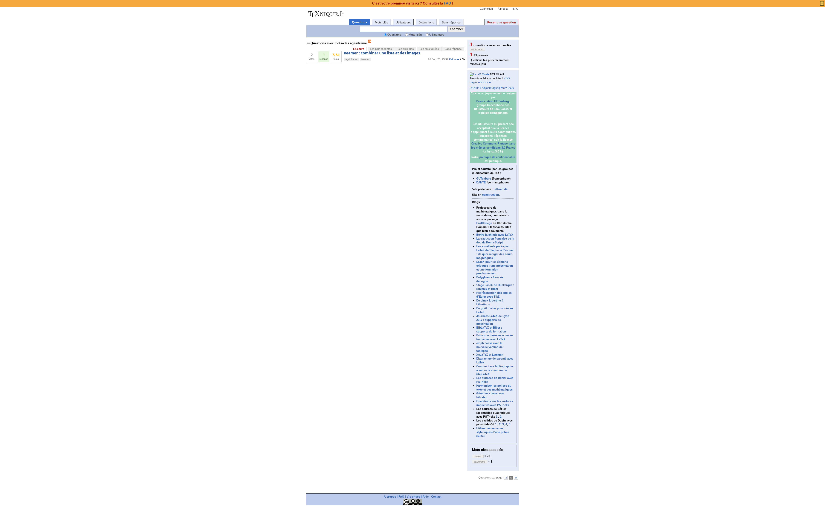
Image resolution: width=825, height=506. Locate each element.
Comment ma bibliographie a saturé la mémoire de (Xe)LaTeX (494, 370)
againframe (351, 59)
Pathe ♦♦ (454, 59)
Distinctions (426, 22)
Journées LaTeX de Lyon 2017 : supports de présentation (492, 319)
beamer (365, 59)
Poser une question (501, 22)
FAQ (515, 8)
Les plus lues (406, 49)
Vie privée (413, 496)
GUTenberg (483, 178)
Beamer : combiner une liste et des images (382, 53)
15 (505, 477)
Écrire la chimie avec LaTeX (494, 234)
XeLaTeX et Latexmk (489, 354)
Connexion (486, 8)
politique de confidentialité (497, 157)
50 (516, 477)
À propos (503, 8)
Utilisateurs (403, 22)
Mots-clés (381, 22)
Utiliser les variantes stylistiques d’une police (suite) (492, 432)
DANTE (481, 182)
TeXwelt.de (500, 189)
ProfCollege (484, 223)
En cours (358, 49)
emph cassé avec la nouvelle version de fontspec (489, 346)
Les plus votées (429, 49)
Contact (436, 496)
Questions (359, 22)
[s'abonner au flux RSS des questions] (369, 41)
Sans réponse (451, 22)
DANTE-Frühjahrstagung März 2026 (492, 87)
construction (490, 194)
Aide (426, 496)
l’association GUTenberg (492, 101)
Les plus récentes (381, 49)
